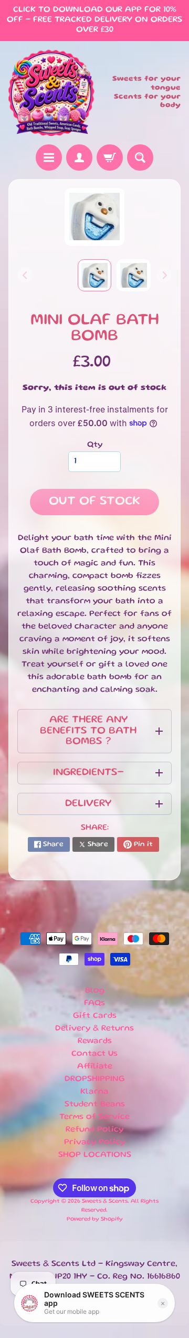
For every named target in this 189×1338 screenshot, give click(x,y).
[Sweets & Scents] (51, 93)
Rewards (95, 1041)
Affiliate (94, 1066)
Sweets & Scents (105, 1201)
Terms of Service (94, 1117)
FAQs (94, 1003)
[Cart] (110, 157)
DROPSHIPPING (95, 1079)
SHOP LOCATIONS (94, 1155)
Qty (94, 445)
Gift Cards (95, 1016)
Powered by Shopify (95, 1219)
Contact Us (94, 1054)
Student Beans (95, 1104)
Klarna (94, 1092)
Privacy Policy (94, 1142)
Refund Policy (94, 1130)
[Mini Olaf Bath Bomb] (134, 275)
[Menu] (49, 157)
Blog (94, 991)
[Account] (79, 157)
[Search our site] (140, 157)
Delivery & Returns (94, 1028)
